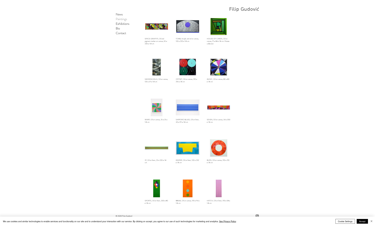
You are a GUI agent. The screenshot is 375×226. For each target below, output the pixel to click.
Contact (121, 33)
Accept (362, 221)
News (119, 14)
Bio (118, 28)
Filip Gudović (244, 9)
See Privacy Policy (227, 221)
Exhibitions (122, 23)
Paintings (121, 19)
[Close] (371, 221)
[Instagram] (257, 216)
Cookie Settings (345, 221)
